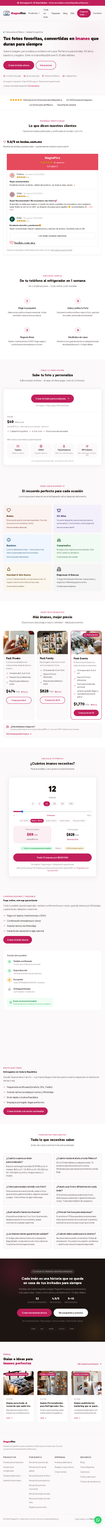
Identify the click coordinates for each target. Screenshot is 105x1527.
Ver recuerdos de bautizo (18, 557)
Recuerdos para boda (38, 1462)
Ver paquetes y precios (71, 1312)
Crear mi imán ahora (18, 65)
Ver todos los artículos (88, 1364)
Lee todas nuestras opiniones (53, 236)
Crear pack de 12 (52, 700)
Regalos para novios (38, 1507)
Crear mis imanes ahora (34, 1312)
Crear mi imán (61, 1472)
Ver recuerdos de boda (17, 527)
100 (71, 803)
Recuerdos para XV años (39, 1475)
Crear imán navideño (15, 586)
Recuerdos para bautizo (39, 1480)
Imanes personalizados (13, 1462)
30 (54, 803)
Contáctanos (33, 86)
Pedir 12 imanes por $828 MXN (52, 857)
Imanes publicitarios (12, 1475)
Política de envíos (88, 1476)
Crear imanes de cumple (67, 557)
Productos (33, 13)
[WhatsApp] (97, 1519)
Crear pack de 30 (86, 713)
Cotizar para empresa (66, 586)
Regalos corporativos (64, 1467)
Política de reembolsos (90, 1481)
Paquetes (56, 13)
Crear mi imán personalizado (51, 398)
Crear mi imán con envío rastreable (25, 1111)
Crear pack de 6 (18, 700)
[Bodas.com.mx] (52, 242)
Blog (65, 13)
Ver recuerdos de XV (65, 527)
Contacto (97, 13)
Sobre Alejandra (87, 1467)
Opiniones (85, 1472)
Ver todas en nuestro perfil (61, 250)
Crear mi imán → (84, 13)
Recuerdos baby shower (39, 1493)
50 (62, 803)
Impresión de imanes (12, 1480)
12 (47, 803)
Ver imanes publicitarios (17, 734)
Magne (9, 1441)
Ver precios (46, 65)
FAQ (72, 13)
